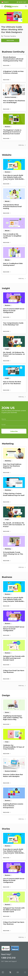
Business (7, 577)
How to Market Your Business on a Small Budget (14, 101)
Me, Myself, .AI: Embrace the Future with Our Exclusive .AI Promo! (14, 354)
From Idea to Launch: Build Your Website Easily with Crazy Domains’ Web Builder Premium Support (13, 178)
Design (6, 695)
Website (6, 155)
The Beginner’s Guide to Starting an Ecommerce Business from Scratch (12, 132)
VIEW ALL (21, 145)
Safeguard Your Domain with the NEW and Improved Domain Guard (14, 658)
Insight (6, 288)
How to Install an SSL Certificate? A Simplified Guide (12, 236)
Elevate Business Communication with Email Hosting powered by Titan (13, 59)
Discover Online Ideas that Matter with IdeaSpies (13, 775)
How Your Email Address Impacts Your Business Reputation (12, 466)
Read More (6, 65)
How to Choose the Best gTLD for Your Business (12, 382)
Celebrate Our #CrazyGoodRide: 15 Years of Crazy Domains (13, 747)
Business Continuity (13, 51)
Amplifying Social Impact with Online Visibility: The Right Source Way (12, 717)
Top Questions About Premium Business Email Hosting (12, 206)
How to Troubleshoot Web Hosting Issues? (13, 264)
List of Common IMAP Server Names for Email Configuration (13, 310)
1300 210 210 (8, 957)
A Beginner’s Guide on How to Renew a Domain (13, 72)
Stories (6, 828)
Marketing (8, 443)
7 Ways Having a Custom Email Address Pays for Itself (13, 494)
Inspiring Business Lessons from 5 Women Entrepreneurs (13, 805)
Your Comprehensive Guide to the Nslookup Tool (13, 324)
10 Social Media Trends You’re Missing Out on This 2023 (13, 554)
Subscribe (14, 431)
